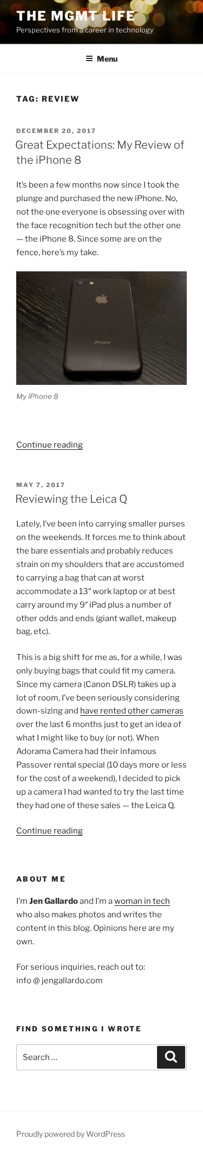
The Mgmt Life (76, 16)
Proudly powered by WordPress (70, 1133)
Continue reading (49, 445)
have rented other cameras (132, 711)
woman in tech (142, 901)
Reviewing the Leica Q (71, 498)
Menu (107, 58)
